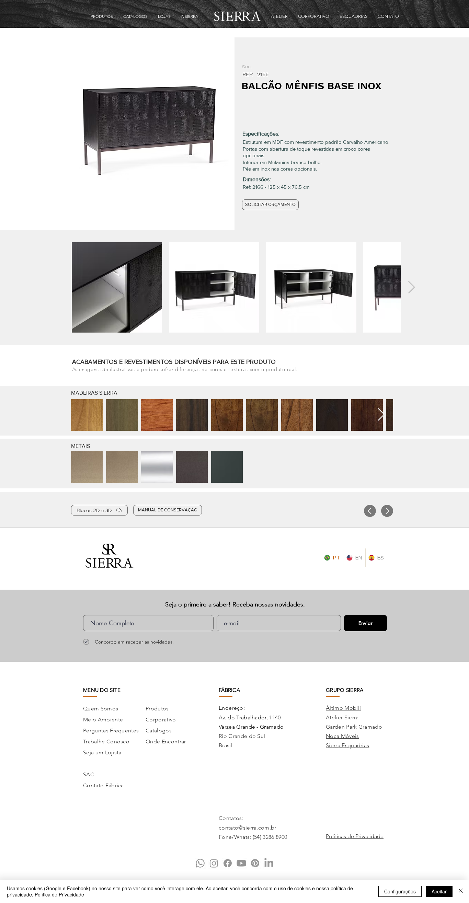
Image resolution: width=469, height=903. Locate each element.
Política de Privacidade (59, 894)
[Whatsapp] (200, 863)
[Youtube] (241, 863)
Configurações (400, 891)
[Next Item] (411, 287)
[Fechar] (461, 891)
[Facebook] (227, 863)
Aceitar (439, 891)
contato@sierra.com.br (247, 827)
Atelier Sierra (342, 717)
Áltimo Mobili (343, 708)
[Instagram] (213, 863)
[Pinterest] (255, 863)
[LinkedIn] (268, 863)
